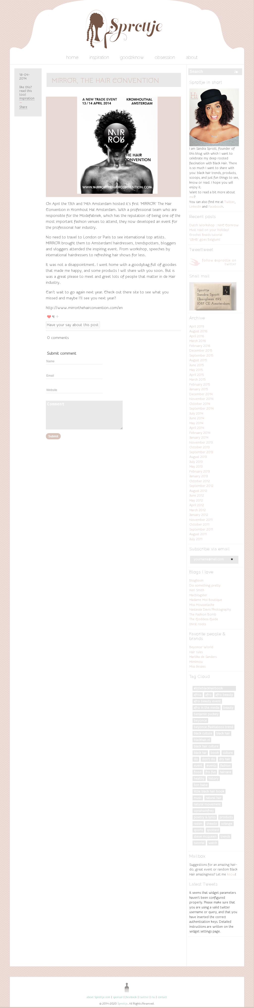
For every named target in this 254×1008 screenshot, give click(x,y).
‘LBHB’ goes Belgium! (204, 239)
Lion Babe (201, 785)
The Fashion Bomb (202, 614)
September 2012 (201, 486)
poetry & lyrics (205, 817)
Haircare (225, 772)
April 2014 (196, 428)
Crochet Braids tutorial (205, 235)
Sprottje (122, 1003)
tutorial (199, 843)
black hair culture (206, 746)
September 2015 (201, 355)
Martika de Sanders (203, 657)
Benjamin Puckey (206, 714)
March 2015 (197, 379)
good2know (132, 57)
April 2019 (196, 326)
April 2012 (196, 505)
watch (212, 843)
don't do (208, 759)
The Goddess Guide (203, 619)
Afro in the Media (206, 707)
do (196, 759)
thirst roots (197, 624)
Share (23, 107)
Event (198, 765)
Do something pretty (205, 585)
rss (153, 997)
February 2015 (199, 384)
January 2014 (198, 437)
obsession (165, 57)
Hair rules (196, 652)
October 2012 (199, 481)
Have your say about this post (73, 325)
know (231, 874)
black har (200, 753)
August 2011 (198, 534)
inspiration (99, 57)
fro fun (210, 772)
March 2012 (197, 510)
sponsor (118, 997)
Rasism (198, 823)
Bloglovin (196, 580)
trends (225, 836)
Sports (198, 830)
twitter (144, 997)
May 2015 (196, 370)
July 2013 (196, 462)
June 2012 (196, 495)
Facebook (215, 206)
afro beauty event (207, 701)
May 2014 (196, 423)
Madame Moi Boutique (205, 600)
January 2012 (198, 515)
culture (228, 753)
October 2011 (199, 524)
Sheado (211, 823)
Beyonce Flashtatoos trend (213, 727)
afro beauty (224, 695)
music (198, 798)
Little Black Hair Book (209, 791)
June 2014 (196, 418)
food (197, 772)
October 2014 (199, 404)
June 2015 (196, 365)
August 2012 (198, 491)
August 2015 (198, 360)
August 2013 (198, 457)
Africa (197, 695)
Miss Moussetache (201, 605)
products (226, 817)
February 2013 (199, 471)
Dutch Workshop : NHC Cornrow (213, 225)
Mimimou (196, 662)
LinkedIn (195, 206)
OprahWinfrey (204, 810)
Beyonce (200, 720)
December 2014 (201, 394)
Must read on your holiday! (209, 230)
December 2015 (200, 350)
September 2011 (201, 529)
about (192, 57)
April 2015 (196, 375)
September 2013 (201, 452)
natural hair (214, 798)
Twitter (229, 202)
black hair (223, 733)
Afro (208, 695)
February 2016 (199, 346)
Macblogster (198, 595)
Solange (226, 823)
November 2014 (201, 399)
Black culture (203, 733)
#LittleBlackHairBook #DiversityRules (208, 688)
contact (162, 997)
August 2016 (198, 331)
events (211, 765)
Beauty (228, 707)
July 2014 (196, 413)
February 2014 (199, 433)
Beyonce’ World (201, 647)
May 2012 (196, 500)
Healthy (199, 778)
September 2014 (201, 408)
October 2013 (199, 447)
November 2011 (201, 520)
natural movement (207, 804)
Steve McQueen (205, 836)
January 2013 (198, 476)
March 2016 (197, 341)
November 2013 (201, 442)
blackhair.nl (202, 740)
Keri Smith (196, 590)
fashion (225, 765)
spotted (213, 830)
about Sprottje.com (98, 997)
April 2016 (196, 336)
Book (215, 753)
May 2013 (196, 466)
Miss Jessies (197, 666)
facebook (131, 997)
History (213, 778)
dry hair (224, 759)
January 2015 (198, 389)
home (72, 57)
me (191, 197)
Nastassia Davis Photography (210, 609)
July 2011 (195, 539)
